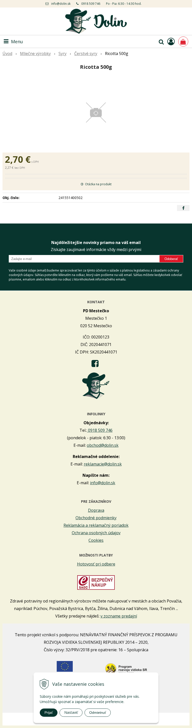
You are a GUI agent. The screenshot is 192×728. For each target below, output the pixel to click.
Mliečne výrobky (35, 53)
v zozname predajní (118, 616)
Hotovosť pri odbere (96, 564)
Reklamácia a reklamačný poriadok (96, 525)
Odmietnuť (97, 712)
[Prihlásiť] (171, 41)
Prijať (48, 712)
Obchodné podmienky (96, 517)
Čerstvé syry (85, 53)
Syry (62, 53)
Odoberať (171, 259)
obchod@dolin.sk (102, 445)
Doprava (96, 510)
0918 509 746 (90, 4)
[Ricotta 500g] (96, 112)
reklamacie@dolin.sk (103, 464)
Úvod (7, 53)
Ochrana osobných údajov (96, 533)
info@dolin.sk (60, 4)
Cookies (96, 540)
